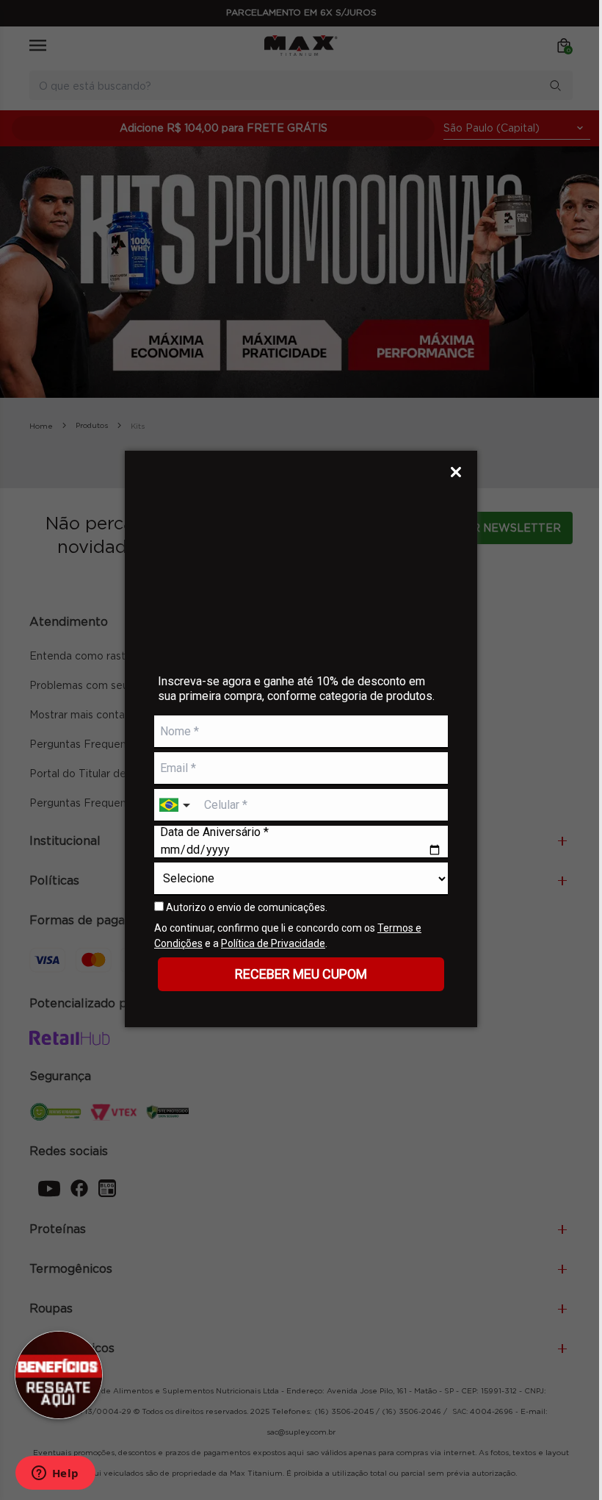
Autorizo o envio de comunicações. (245, 907)
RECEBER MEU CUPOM (301, 974)
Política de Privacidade (273, 943)
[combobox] (176, 805)
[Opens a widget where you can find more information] (55, 1474)
